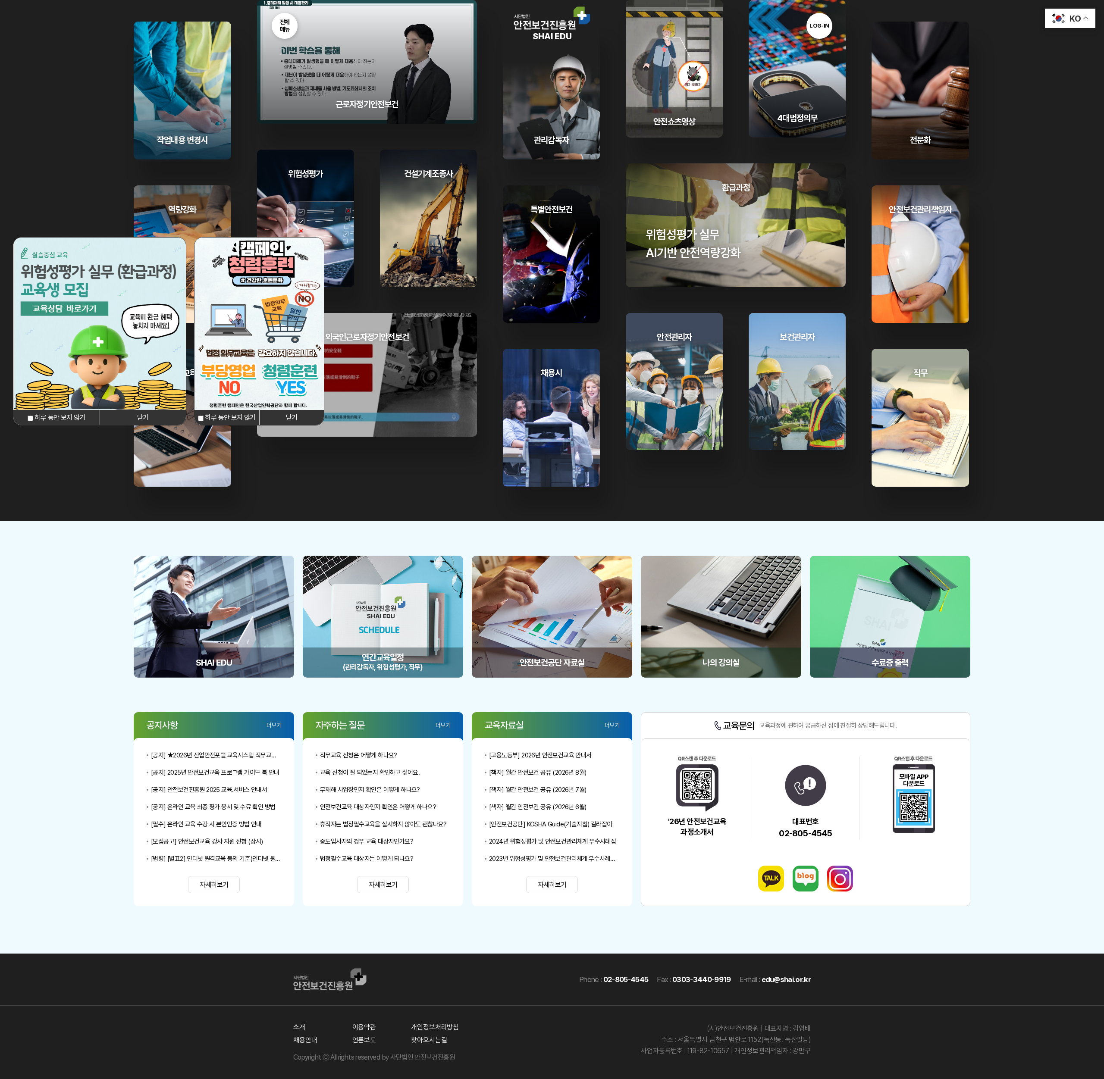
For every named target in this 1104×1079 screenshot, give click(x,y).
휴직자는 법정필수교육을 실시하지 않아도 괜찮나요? (383, 824)
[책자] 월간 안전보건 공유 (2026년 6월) (537, 807)
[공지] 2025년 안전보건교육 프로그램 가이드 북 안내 (215, 772)
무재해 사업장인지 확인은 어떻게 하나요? (370, 790)
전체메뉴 (285, 26)
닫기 (143, 417)
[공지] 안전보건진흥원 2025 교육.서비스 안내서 (209, 790)
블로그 (806, 878)
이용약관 (364, 1027)
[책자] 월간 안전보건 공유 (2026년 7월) (537, 790)
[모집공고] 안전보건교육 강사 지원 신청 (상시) (207, 841)
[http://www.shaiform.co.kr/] (99, 407)
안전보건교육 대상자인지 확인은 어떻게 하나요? (378, 807)
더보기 (274, 725)
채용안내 (305, 1040)
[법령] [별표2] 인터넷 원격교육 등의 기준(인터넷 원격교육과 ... (216, 859)
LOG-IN (819, 25)
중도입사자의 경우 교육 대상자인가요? (366, 841)
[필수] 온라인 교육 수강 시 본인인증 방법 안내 (206, 824)
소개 (299, 1027)
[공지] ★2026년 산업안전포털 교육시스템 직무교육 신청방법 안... (216, 755)
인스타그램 (840, 878)
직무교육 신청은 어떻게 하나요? (358, 755)
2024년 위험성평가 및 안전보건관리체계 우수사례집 (552, 841)
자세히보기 (214, 885)
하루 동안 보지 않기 (59, 417)
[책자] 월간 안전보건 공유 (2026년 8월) (537, 772)
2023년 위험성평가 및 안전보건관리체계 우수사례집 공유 (554, 859)
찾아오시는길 (429, 1040)
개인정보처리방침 (435, 1027)
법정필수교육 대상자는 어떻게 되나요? (366, 859)
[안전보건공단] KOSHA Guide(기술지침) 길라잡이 (550, 824)
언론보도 (364, 1040)
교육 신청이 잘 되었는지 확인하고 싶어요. (370, 772)
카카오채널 (771, 878)
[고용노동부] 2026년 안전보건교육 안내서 (540, 755)
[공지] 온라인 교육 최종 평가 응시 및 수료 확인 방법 (213, 807)
